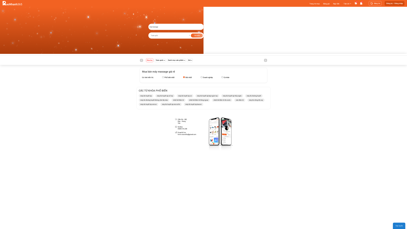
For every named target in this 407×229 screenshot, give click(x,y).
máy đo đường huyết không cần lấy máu (154, 100)
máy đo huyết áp (146, 96)
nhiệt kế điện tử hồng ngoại (198, 100)
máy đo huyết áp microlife (171, 104)
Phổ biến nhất (169, 77)
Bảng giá (326, 4)
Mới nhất (188, 77)
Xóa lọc (150, 60)
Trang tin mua (314, 4)
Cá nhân (226, 77)
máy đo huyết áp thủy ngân (232, 96)
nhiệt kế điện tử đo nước (222, 100)
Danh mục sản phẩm (176, 60)
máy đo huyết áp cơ (185, 96)
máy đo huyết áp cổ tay (165, 96)
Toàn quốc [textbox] (154, 35)
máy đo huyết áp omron (148, 104)
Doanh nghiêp (208, 77)
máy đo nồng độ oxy (256, 100)
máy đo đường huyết (254, 96)
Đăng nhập (398, 3)
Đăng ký (389, 3)
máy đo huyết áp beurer (193, 104)
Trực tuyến (399, 226)
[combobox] (170, 35)
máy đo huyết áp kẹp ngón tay (207, 96)
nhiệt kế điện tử (178, 100)
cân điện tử (240, 100)
